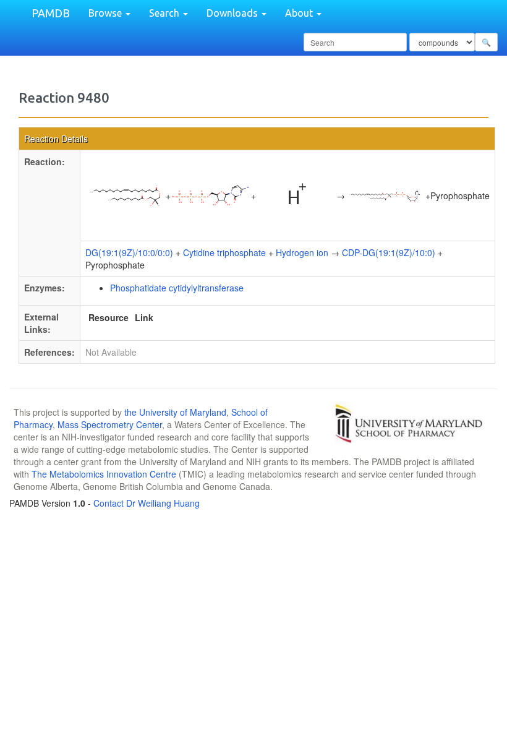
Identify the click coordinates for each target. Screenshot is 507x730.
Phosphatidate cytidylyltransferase (177, 287)
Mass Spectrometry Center (110, 424)
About (300, 13)
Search (165, 13)
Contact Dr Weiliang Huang (146, 503)
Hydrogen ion (302, 252)
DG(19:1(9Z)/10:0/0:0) (129, 252)
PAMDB (51, 13)
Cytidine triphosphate (224, 252)
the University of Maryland (175, 412)
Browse (106, 13)
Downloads (233, 13)
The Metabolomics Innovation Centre (104, 474)
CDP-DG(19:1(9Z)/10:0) (388, 252)
